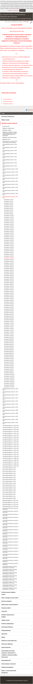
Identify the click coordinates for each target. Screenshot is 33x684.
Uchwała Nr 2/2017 (8, 201)
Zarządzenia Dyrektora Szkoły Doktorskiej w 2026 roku (10, 567)
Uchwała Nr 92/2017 (9, 360)
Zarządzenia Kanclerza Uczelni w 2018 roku (10, 533)
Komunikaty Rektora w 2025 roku (10, 500)
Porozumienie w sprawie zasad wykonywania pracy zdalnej (10, 142)
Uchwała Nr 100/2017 (9, 374)
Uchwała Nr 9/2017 (8, 213)
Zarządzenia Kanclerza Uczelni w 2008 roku (10, 564)
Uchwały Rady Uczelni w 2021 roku (10, 160)
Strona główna (5, 14)
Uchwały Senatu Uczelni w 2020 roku (10, 188)
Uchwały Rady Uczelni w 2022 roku (10, 157)
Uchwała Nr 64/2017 (9, 311)
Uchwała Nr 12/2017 (9, 219)
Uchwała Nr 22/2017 (9, 236)
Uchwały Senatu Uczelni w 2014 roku (10, 395)
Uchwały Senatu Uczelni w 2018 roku (10, 194)
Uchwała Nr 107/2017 (9, 387)
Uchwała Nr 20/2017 (9, 233)
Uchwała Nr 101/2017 (9, 376)
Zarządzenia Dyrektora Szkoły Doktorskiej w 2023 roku (10, 576)
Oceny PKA (4, 611)
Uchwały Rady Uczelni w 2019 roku (10, 166)
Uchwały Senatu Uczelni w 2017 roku (10, 18)
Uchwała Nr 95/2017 (9, 365)
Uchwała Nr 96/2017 (9, 367)
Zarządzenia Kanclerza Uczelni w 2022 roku (10, 521)
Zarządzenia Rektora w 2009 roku (11, 458)
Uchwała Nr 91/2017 (9, 358)
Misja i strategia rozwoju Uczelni (9, 598)
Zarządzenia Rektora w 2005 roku (11, 466)
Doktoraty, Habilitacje (7, 644)
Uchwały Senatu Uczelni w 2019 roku (10, 191)
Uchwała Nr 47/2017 (9, 281)
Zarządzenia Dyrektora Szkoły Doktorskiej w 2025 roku (10, 570)
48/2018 (26, 21)
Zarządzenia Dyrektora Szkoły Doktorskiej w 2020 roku (10, 585)
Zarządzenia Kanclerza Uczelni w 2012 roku (10, 551)
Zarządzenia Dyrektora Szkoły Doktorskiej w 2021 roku (10, 582)
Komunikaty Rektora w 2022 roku (10, 502)
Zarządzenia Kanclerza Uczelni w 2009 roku (10, 561)
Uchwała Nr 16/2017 (9, 226)
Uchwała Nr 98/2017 (9, 371)
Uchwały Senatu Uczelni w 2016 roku (10, 389)
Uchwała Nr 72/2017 (9, 325)
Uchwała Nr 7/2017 (8, 210)
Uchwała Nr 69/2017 (9, 319)
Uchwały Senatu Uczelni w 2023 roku (10, 178)
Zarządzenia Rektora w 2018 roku (11, 441)
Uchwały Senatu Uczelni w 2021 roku (10, 185)
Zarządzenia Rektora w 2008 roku (11, 460)
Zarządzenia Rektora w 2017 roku (11, 443)
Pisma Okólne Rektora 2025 (9, 469)
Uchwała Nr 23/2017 (9, 238)
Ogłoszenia (4, 634)
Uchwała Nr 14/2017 (9, 222)
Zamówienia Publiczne (7, 627)
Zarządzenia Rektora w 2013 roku (11, 450)
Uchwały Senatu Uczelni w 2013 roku (10, 398)
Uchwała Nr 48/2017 (9, 282)
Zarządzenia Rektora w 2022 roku (11, 433)
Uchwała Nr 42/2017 (9, 272)
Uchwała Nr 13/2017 (9, 221)
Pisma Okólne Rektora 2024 (9, 471)
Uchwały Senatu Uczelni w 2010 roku (10, 407)
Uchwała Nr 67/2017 (9, 316)
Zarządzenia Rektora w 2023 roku (11, 431)
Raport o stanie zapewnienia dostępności (8, 671)
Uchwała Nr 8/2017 (8, 212)
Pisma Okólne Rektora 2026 (9, 468)
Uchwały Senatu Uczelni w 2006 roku (10, 420)
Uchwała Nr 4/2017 (8, 205)
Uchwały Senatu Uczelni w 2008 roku (10, 414)
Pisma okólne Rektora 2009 (9, 498)
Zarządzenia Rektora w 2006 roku (11, 464)
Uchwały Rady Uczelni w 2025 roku (10, 148)
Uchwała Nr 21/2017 (9, 235)
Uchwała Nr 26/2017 (9, 243)
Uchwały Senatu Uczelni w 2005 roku (10, 423)
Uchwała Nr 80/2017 (9, 339)
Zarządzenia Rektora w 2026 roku (11, 425)
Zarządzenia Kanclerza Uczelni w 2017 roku (10, 536)
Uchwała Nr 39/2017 (9, 266)
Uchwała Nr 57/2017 (9, 298)
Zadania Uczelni (5, 620)
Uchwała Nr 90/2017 (9, 357)
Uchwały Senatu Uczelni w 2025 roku (10, 172)
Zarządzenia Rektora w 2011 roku (11, 454)
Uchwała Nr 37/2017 (9, 263)
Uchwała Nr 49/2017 (9, 284)
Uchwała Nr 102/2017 (9, 378)
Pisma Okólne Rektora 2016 (9, 487)
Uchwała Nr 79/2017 (9, 337)
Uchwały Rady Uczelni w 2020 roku (10, 163)
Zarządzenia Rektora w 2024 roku (11, 429)
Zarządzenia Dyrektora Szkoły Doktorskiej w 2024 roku (10, 573)
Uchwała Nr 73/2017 (9, 327)
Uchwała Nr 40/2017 (9, 268)
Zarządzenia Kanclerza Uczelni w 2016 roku (10, 539)
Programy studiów (6, 608)
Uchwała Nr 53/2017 (9, 291)
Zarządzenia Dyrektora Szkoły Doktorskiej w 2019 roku (10, 588)
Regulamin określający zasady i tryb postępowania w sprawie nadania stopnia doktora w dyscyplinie (10, 133)
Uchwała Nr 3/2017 (8, 203)
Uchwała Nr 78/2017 (9, 335)
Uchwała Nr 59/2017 (9, 302)
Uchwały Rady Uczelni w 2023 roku (10, 154)
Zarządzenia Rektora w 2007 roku (11, 462)
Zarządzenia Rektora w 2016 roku (11, 445)
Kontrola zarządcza (6, 601)
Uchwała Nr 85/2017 (9, 348)
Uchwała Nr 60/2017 (9, 304)
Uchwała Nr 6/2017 (8, 208)
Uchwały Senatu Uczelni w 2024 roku (10, 175)
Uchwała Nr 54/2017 (9, 293)
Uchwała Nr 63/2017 (9, 309)
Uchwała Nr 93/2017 (9, 362)
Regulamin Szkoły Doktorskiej (9, 137)
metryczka (30, 110)
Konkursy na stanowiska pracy (9, 640)
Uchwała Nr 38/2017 (9, 265)
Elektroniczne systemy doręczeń (9, 604)
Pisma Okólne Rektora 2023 (9, 473)
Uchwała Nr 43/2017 (9, 274)
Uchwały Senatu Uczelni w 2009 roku (10, 410)
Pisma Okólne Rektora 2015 (9, 489)
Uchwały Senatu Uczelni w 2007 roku (10, 417)
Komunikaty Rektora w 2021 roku (10, 504)
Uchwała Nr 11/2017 (9, 217)
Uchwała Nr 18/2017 (9, 229)
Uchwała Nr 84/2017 (9, 346)
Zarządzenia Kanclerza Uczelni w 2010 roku (10, 558)
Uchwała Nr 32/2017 (9, 254)
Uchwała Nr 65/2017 (9, 312)
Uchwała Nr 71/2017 (9, 323)
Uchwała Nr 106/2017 (9, 385)
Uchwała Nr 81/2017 (9, 341)
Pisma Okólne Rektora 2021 (9, 477)
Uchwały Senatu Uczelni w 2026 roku (10, 169)
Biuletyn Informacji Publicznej (17, 14)
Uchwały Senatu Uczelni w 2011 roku (10, 404)
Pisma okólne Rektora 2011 (9, 496)
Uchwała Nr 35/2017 (9, 259)
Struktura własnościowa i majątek (7, 616)
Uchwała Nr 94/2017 (9, 364)
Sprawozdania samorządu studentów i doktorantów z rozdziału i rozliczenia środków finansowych (9, 654)
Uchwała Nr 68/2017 (9, 318)
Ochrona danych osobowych (8, 664)
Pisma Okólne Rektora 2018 (9, 483)
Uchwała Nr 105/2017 (9, 383)
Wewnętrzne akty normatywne (9, 16)
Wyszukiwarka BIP (6, 660)
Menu (3, 113)
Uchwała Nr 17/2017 (9, 228)
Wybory (3, 637)
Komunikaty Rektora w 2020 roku (10, 506)
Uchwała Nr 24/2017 (9, 240)
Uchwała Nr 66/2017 (9, 314)
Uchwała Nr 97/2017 (9, 369)
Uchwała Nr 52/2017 (9, 289)
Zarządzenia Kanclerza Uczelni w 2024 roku (10, 515)
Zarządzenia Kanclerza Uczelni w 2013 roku (10, 548)
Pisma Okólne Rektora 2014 (9, 491)
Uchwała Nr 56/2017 (9, 296)
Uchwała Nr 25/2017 (9, 242)
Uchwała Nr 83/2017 (9, 344)
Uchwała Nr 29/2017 (9, 249)
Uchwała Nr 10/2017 (9, 215)
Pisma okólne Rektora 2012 (9, 494)
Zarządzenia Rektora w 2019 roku (11, 439)
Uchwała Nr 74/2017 (9, 328)
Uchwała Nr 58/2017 (9, 300)
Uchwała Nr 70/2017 (9, 321)
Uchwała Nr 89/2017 (9, 355)
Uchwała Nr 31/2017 (9, 252)
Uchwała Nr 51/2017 (9, 288)
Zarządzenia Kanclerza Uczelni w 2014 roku (10, 545)
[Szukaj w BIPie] (31, 22)
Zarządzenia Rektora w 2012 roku (11, 452)
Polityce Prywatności (13, 10)
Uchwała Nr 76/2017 (9, 332)
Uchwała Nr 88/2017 (9, 353)
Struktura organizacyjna (7, 623)
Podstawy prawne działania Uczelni (8, 593)
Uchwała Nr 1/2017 (8, 199)
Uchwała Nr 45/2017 (9, 277)
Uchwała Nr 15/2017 (9, 224)
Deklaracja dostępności (7, 667)
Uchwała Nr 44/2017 (9, 275)
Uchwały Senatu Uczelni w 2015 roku (10, 392)
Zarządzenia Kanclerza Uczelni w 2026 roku (10, 508)
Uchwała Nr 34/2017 (26, 18)
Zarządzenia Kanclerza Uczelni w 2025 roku (10, 511)
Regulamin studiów (7, 130)
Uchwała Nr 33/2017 (9, 256)
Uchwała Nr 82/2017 (9, 342)
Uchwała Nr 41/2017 (9, 270)
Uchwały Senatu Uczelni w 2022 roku (10, 182)
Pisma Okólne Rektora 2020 (9, 479)
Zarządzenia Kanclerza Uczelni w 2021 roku (10, 524)
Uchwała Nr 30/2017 (9, 251)
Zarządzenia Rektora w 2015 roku (11, 446)
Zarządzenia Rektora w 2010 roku (11, 456)
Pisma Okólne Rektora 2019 (9, 481)
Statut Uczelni (6, 126)
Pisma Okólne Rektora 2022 (9, 475)
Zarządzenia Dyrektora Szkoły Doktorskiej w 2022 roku (10, 579)
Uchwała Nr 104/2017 (9, 381)
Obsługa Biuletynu (6, 630)
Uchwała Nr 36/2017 (9, 261)
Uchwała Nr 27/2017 (9, 245)
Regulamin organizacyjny (8, 128)
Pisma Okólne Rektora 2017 (9, 485)
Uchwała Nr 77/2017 (9, 334)
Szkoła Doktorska (6, 647)
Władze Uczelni (5, 120)
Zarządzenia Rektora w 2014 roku (11, 448)
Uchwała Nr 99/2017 (9, 372)
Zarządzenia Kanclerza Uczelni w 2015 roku (10, 542)
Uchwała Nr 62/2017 (9, 307)
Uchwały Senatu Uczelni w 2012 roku (10, 401)
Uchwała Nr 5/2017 (8, 206)
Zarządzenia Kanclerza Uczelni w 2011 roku (10, 554)
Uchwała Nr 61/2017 (9, 305)
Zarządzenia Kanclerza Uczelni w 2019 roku (10, 530)
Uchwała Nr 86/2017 (9, 349)
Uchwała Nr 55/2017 (9, 295)
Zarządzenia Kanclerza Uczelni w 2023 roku (10, 518)
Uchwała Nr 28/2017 (9, 247)
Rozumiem (22, 10)
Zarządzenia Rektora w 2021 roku (11, 435)
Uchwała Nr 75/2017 (9, 330)
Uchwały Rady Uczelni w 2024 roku (10, 151)
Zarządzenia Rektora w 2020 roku (11, 437)
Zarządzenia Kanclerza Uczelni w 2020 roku (10, 527)
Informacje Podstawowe (7, 116)
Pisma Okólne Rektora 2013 (9, 493)
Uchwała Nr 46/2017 (9, 279)
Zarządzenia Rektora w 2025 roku (11, 427)
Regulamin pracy (6, 139)
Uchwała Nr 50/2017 (9, 286)
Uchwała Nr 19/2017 (9, 231)
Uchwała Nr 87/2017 (9, 351)
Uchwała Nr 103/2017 (9, 380)
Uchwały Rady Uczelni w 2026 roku (10, 145)
